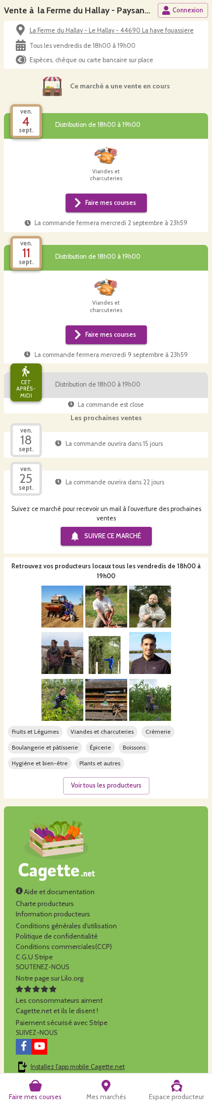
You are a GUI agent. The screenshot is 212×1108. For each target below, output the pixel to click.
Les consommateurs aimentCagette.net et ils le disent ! (59, 1005)
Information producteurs (53, 914)
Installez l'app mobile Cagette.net (78, 1066)
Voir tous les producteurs (106, 785)
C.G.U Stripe (34, 956)
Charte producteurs (45, 903)
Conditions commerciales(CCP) (64, 946)
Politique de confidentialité (57, 936)
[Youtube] (39, 1047)
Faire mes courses (110, 202)
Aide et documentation (59, 891)
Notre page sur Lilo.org (49, 978)
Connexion (188, 10)
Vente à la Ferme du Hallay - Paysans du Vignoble (100, 10)
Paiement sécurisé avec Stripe (61, 1022)
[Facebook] (24, 1047)
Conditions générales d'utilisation (66, 925)
